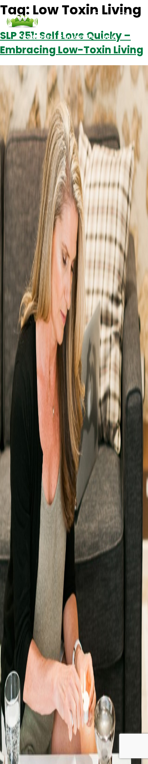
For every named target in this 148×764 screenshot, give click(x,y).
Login (108, 37)
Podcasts (38, 37)
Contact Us (76, 37)
